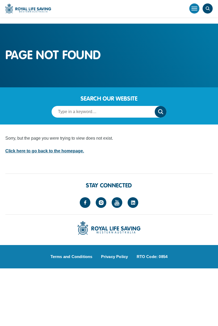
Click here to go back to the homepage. (44, 151)
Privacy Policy (114, 256)
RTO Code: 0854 (152, 256)
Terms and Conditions (72, 256)
